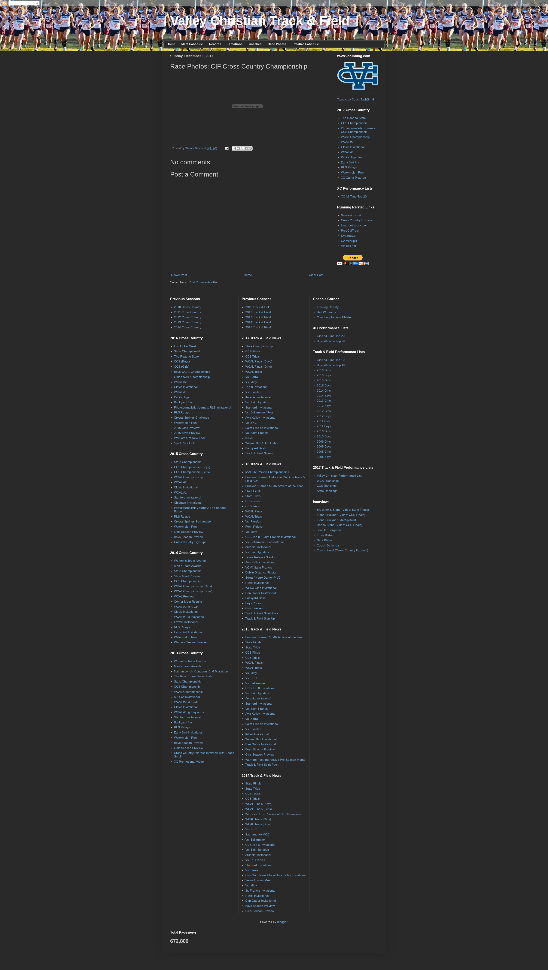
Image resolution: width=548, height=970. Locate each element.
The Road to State (353, 118)
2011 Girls (324, 421)
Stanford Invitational (187, 497)
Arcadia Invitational (258, 397)
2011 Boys (324, 426)
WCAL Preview (184, 596)
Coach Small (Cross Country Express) (342, 550)
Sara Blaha (324, 540)
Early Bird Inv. (350, 162)
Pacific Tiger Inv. (352, 157)
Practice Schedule (306, 44)
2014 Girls (324, 390)
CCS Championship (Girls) (192, 472)
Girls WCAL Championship (192, 377)
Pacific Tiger (182, 397)
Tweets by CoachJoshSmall (355, 99)
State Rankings (327, 490)
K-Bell (249, 438)
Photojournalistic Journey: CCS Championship (358, 129)
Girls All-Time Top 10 (331, 360)
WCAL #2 (347, 142)
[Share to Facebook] (246, 148)
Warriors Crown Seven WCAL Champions (273, 814)
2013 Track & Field (258, 317)
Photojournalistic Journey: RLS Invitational (202, 407)
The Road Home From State (193, 676)
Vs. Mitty (251, 382)
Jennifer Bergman (329, 530)
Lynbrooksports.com (354, 225)
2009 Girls (324, 441)
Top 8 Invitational (256, 387)
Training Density (328, 307)
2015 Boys (324, 385)
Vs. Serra (251, 377)
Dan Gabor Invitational (260, 593)
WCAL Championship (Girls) (193, 586)
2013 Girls (324, 400)
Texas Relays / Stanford (261, 557)
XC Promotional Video (189, 761)
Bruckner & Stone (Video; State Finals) (343, 509)
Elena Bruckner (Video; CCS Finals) (341, 514)
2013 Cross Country (187, 322)
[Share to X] (242, 148)
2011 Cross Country (187, 312)
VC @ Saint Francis (258, 567)
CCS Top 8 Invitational (260, 688)
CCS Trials (252, 356)
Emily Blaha (325, 535)
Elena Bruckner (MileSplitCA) (336, 520)
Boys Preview (254, 603)
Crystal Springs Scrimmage (192, 521)
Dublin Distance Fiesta (260, 572)
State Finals (253, 491)
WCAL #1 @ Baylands (189, 616)
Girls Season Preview (188, 531)
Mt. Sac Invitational (187, 697)
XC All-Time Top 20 (354, 196)
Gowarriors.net (351, 215)
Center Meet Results (188, 601)
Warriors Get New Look (190, 438)
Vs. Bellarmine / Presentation (264, 542)
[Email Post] (226, 148)
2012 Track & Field (258, 312)
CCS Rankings (327, 485)
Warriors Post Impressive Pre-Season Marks (275, 759)
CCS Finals (253, 351)
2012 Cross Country (187, 317)
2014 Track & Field (258, 322)
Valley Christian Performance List (339, 475)
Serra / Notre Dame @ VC (263, 577)
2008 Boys (324, 456)
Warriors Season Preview (191, 642)
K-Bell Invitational (257, 582)
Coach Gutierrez (328, 545)
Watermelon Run (352, 172)
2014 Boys (324, 395)
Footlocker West (185, 346)
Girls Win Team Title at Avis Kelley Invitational (275, 875)
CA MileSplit (349, 240)
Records (215, 44)
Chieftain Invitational (187, 502)
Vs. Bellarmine (255, 683)
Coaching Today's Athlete (334, 317)
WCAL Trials (253, 371)
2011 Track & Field (258, 307)
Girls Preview (254, 608)
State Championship (187, 351)
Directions (235, 44)
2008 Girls (324, 451)
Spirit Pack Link (184, 443)
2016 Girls (324, 370)
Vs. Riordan (253, 392)
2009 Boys (324, 446)
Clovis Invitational (353, 147)
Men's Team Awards (187, 565)
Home (171, 44)
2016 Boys (324, 375)
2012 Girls (324, 411)
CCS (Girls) (181, 366)
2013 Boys (324, 405)
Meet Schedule (192, 44)
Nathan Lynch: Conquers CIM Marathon (201, 671)
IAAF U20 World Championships (267, 472)
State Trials (253, 496)
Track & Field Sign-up (259, 453)
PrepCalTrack (350, 230)
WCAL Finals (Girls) (258, 366)
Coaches (255, 44)
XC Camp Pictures (353, 177)
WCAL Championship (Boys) (193, 591)
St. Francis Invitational (260, 890)
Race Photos (277, 44)
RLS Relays (349, 167)
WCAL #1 (347, 152)
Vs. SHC (251, 422)
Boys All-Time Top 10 (331, 365)
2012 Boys (324, 416)
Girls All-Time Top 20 (331, 336)
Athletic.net (348, 245)
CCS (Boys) (182, 361)
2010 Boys (324, 436)
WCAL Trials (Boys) (258, 824)
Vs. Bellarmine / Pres (259, 412)
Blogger (282, 922)
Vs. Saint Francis (256, 432)
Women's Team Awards (190, 560)
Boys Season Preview (188, 537)
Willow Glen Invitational (261, 588)
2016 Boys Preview (187, 432)
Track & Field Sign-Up (260, 618)
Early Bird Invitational (188, 632)
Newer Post (179, 275)
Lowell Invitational (186, 622)
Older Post (316, 275)
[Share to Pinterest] (250, 148)
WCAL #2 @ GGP (186, 606)
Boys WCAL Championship (192, 371)
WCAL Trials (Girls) (258, 819)
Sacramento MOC (257, 834)
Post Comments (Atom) (204, 282)
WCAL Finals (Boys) (258, 361)
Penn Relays (253, 526)
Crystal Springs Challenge (191, 417)
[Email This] (234, 148)
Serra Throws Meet (258, 880)
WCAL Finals (254, 511)
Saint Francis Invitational (261, 428)
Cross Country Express (356, 220)
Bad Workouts (326, 312)
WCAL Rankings (328, 480)
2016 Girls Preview (187, 428)
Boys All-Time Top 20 (331, 341)
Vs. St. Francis (255, 860)
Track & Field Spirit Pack (261, 613)
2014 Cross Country (187, 327)
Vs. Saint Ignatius (257, 402)
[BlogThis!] (238, 148)
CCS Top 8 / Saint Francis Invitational (270, 537)
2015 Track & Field (258, 327)
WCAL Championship (355, 137)
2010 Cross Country (187, 307)
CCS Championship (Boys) (192, 467)
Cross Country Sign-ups (190, 542)
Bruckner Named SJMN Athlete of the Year (274, 486)
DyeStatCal (348, 235)
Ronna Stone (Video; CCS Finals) (339, 525)
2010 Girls (324, 431)
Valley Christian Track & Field (260, 20)
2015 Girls (324, 380)
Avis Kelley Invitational (260, 417)
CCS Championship (354, 123)
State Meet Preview (187, 576)
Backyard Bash (184, 402)
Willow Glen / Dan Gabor (262, 443)
